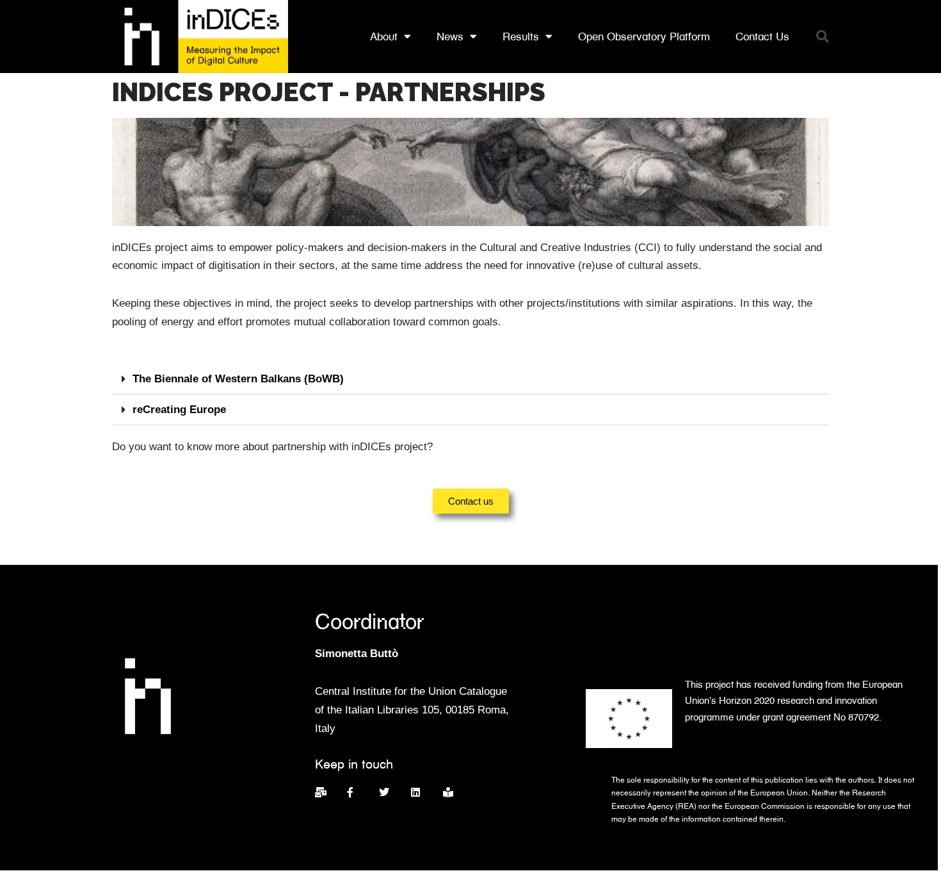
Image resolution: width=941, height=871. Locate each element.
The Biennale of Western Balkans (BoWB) (238, 379)
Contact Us (762, 36)
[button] (822, 36)
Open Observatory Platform (644, 36)
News (450, 36)
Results (521, 36)
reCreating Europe (179, 409)
